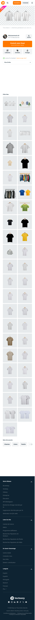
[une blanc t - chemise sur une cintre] (10, 443)
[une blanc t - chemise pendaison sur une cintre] (10, 132)
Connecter (25, 3)
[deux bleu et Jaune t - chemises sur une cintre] (10, 295)
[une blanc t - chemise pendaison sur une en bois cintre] (10, 399)
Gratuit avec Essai (17, 44)
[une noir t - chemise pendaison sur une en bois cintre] (10, 355)
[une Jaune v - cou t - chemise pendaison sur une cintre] (10, 384)
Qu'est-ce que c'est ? (22, 58)
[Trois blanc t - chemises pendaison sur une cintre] (10, 103)
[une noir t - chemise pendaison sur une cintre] (10, 236)
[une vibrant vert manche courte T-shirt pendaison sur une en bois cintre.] (10, 325)
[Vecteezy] (3, 3)
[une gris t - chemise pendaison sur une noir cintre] (10, 192)
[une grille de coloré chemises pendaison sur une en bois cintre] (10, 266)
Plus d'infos (7, 61)
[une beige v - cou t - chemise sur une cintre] (10, 606)
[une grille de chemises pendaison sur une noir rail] (10, 280)
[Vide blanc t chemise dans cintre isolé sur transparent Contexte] (10, 310)
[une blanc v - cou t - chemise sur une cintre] (10, 414)
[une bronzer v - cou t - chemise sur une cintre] (10, 577)
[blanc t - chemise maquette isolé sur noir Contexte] (10, 177)
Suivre (29, 37)
